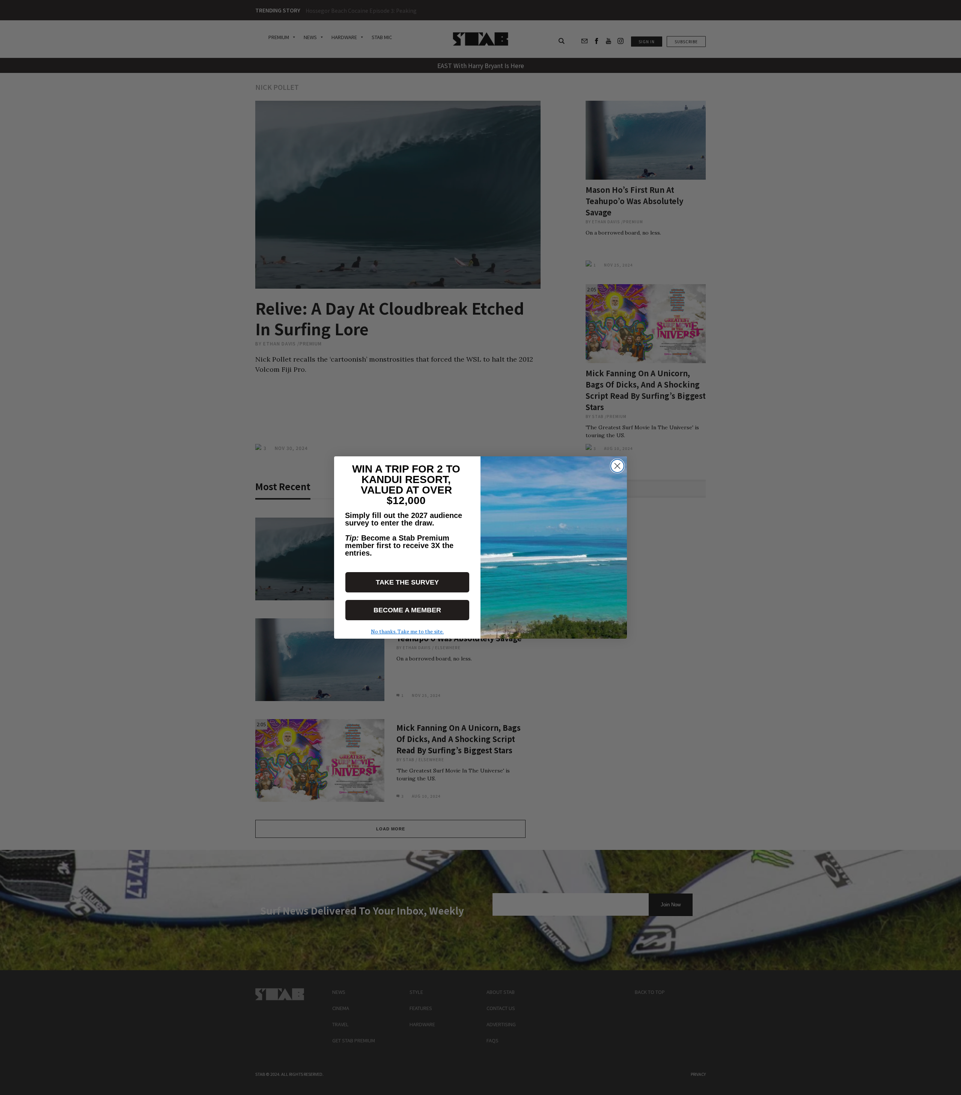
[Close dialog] (617, 466)
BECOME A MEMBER (407, 610)
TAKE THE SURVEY (407, 582)
